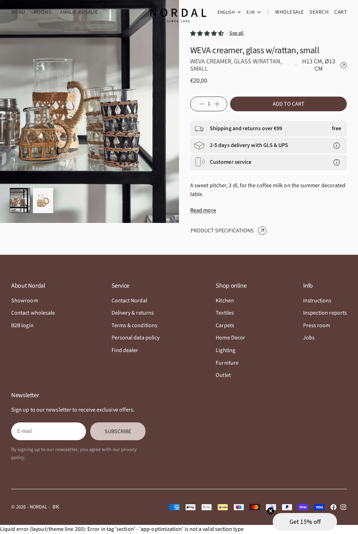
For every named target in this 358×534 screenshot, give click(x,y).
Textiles (225, 313)
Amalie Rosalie (79, 12)
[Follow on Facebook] (333, 507)
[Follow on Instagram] (343, 507)
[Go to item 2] (43, 200)
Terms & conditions (134, 325)
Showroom (24, 300)
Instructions (317, 300)
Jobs (309, 338)
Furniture (227, 363)
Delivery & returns (133, 313)
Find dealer (125, 350)
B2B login (22, 325)
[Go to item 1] (20, 200)
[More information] (336, 145)
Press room (316, 325)
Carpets (225, 325)
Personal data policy (136, 338)
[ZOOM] (163, 206)
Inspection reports (325, 313)
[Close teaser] (270, 510)
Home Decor (230, 338)
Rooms (42, 12)
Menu (18, 12)
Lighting (225, 350)
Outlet (223, 375)
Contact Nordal (129, 300)
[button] (305, 522)
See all (236, 33)
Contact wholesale (33, 313)
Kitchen (225, 300)
